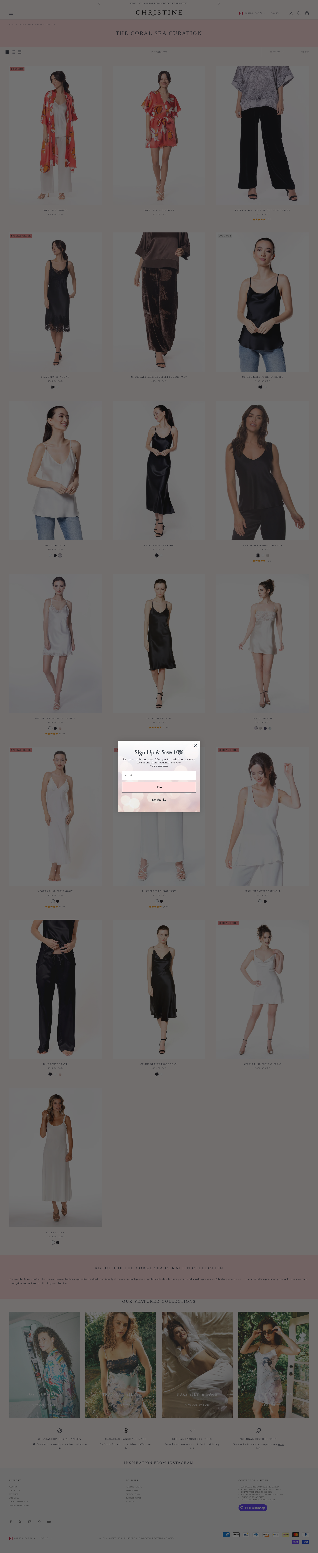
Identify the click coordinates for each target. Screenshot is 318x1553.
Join (159, 787)
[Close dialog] (195, 745)
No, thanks (159, 799)
